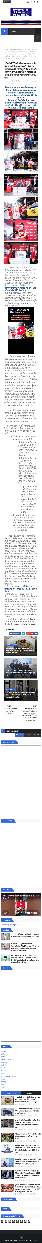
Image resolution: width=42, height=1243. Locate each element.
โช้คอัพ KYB (13, 49)
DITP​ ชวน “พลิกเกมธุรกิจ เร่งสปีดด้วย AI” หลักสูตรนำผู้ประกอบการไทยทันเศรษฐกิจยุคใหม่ (20, 672)
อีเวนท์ (3, 1057)
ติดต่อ (3, 1087)
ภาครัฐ (3, 1082)
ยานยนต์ (20, 49)
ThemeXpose (16, 1240)
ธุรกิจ (3, 1054)
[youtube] (28, 2)
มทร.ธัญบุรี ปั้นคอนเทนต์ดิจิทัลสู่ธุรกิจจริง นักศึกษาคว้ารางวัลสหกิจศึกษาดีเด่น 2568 (25, 935)
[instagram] (37, 2)
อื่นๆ (2, 1084)
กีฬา (2, 1073)
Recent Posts (11, 1093)
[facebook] (31, 2)
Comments (31, 1093)
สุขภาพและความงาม (8, 1076)
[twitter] (34, 2)
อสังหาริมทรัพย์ (6, 1059)
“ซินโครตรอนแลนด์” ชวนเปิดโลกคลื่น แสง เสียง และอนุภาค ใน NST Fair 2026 (28, 1136)
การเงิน (3, 1070)
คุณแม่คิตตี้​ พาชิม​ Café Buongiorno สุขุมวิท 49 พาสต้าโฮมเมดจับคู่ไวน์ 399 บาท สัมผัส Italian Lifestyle (21, 650)
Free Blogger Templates (30, 1240)
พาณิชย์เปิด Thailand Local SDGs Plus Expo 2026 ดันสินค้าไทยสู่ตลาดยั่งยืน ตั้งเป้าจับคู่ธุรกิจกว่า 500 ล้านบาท (27, 1149)
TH (5, 52)
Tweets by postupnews (10, 924)
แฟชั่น (3, 1079)
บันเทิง (3, 1068)
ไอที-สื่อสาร (5, 1065)
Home (6, 49)
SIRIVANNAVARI (10, 689)
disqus (27, 735)
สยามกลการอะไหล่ (30, 49)
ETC (4, 1204)
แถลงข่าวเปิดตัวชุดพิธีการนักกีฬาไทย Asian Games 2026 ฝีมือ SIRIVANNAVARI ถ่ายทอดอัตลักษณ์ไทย (20, 694)
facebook (36, 735)
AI (6, 667)
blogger (19, 735)
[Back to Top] (21, 1237)
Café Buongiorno (12, 645)
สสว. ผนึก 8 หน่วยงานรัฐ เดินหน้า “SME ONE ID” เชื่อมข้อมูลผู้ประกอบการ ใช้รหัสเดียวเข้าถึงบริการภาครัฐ (28, 1161)
